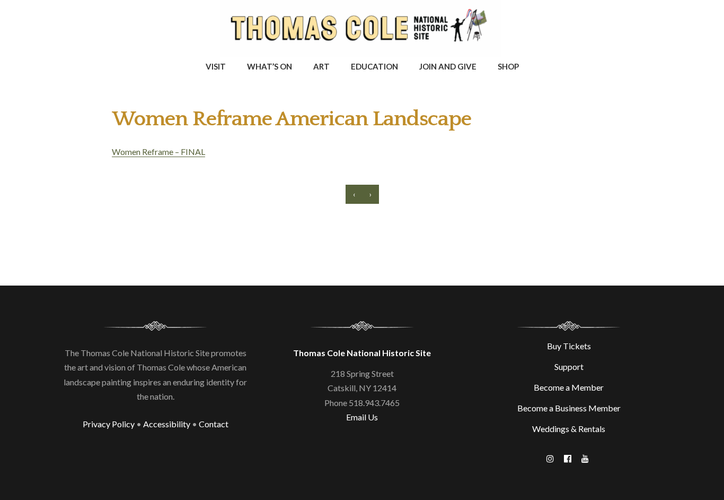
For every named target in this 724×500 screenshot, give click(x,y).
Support (569, 366)
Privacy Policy (109, 424)
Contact (213, 424)
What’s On (269, 66)
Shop (508, 66)
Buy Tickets (569, 346)
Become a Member (569, 387)
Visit (216, 66)
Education (374, 66)
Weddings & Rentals (568, 429)
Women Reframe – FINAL (158, 151)
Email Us (362, 417)
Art (321, 66)
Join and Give (447, 66)
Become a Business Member (569, 408)
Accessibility (166, 424)
